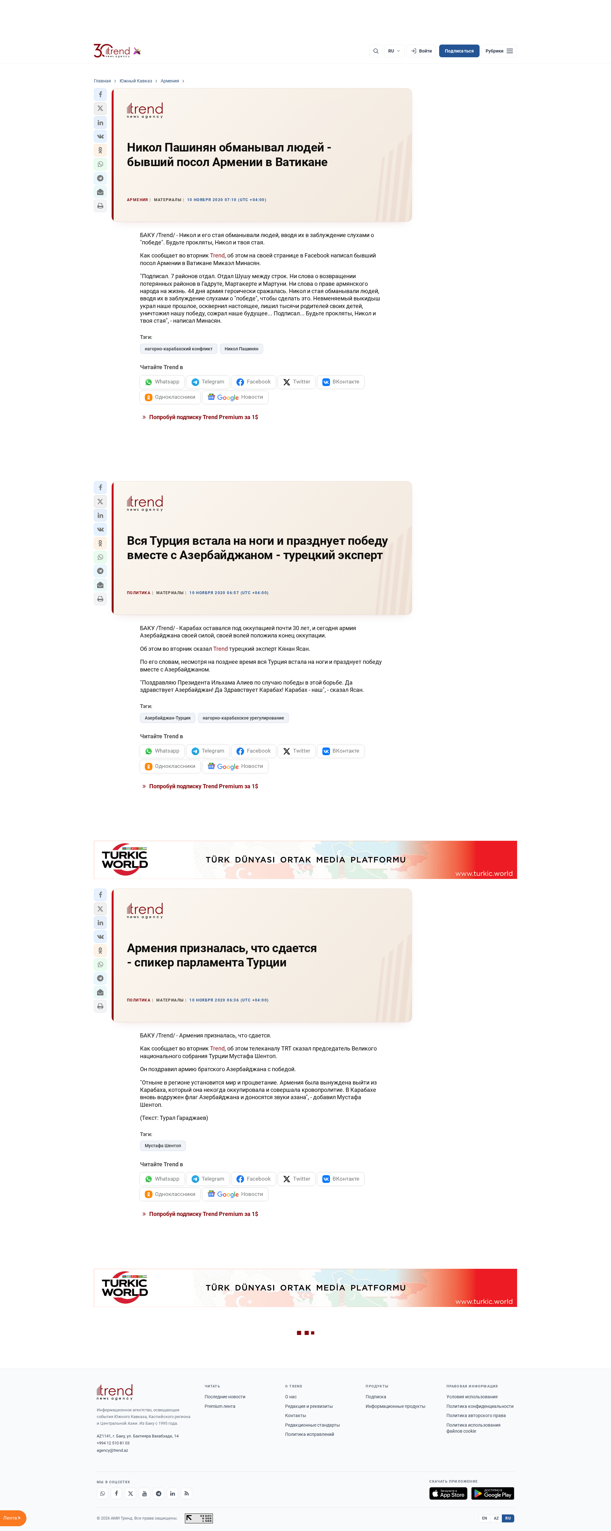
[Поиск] (375, 51)
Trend (217, 255)
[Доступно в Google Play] (492, 1493)
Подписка (376, 1396)
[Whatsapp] (102, 1493)
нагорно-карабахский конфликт (179, 348)
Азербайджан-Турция (168, 717)
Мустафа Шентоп (163, 1145)
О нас (291, 1396)
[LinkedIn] (172, 1493)
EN (484, 1518)
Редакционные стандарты (312, 1425)
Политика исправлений (309, 1434)
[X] (130, 1493)
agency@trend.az (112, 1450)
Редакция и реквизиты (309, 1406)
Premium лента (220, 1406)
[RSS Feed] (186, 1493)
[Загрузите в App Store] (448, 1493)
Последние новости (225, 1396)
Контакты (295, 1415)
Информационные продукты (395, 1406)
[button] (100, 94)
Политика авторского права (476, 1415)
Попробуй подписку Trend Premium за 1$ (203, 417)
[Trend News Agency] (114, 1392)
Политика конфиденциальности (480, 1406)
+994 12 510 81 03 (113, 1443)
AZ (496, 1518)
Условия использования (472, 1396)
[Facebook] (116, 1493)
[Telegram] (158, 1493)
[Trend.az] (117, 51)
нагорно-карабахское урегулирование (243, 717)
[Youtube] (144, 1493)
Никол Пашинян (241, 348)
